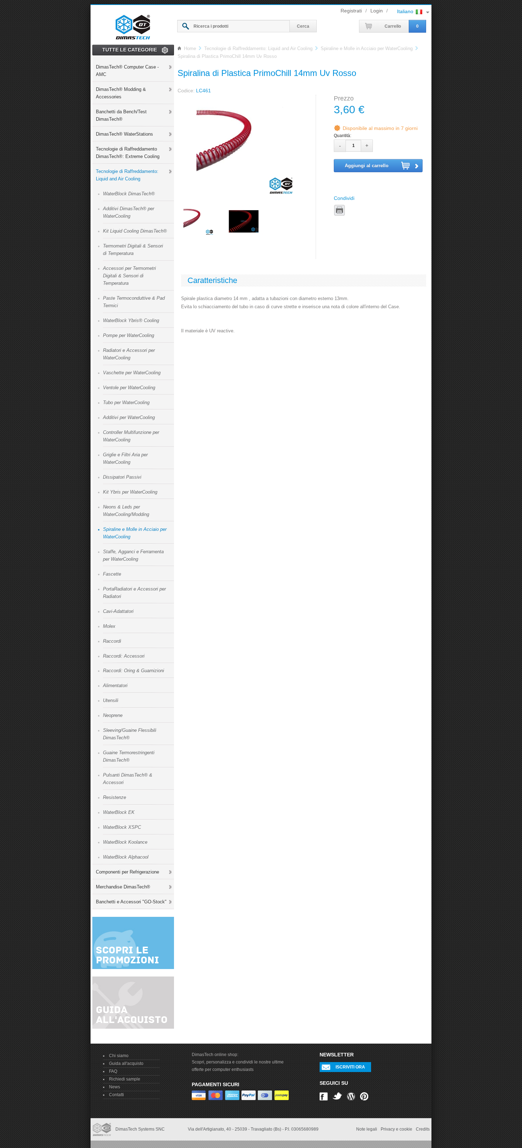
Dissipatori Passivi (122, 477)
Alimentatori (115, 685)
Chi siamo (119, 1055)
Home (190, 48)
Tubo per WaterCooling (126, 402)
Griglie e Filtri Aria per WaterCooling (125, 458)
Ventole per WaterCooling (129, 387)
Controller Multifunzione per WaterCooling (131, 436)
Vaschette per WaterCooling (132, 372)
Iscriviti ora (350, 1067)
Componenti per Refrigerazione (127, 872)
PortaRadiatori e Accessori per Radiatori (134, 592)
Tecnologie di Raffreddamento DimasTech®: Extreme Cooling (127, 152)
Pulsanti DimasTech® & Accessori (127, 778)
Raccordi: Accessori (124, 656)
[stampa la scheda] (339, 210)
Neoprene (113, 715)
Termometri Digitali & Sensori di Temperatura (133, 249)
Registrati (351, 10)
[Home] (132, 26)
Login (376, 10)
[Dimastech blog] (351, 1095)
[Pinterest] (364, 1095)
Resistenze (114, 797)
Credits (423, 1129)
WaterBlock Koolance (125, 842)
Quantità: (342, 135)
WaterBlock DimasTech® (129, 193)
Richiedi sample (124, 1079)
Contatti (116, 1094)
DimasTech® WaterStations (124, 134)
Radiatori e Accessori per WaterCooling (129, 354)
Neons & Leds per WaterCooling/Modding (126, 510)
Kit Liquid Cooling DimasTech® (135, 231)
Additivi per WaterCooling (129, 417)
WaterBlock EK (119, 812)
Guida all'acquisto (126, 1063)
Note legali (366, 1129)
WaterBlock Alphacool (125, 857)
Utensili (110, 700)
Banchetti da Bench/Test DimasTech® (121, 115)
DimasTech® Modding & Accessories (121, 93)
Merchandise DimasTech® (123, 886)
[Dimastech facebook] (324, 1095)
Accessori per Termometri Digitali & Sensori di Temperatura (129, 276)
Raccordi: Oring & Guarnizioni (133, 670)
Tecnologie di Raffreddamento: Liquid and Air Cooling (127, 175)
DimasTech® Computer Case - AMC (127, 70)
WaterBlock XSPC (122, 827)
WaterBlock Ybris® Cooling (131, 320)
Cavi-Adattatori (118, 611)
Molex (109, 626)
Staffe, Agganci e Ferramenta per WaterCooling (133, 555)
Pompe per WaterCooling (128, 335)
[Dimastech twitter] (337, 1095)
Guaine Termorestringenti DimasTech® (128, 756)
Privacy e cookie (396, 1129)
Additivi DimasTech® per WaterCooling (128, 212)
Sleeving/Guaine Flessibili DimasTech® (129, 734)
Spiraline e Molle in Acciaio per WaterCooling (135, 533)
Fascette (112, 574)
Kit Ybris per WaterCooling (130, 492)
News (114, 1086)
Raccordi (112, 641)
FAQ (113, 1071)
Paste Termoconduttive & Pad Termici (134, 301)
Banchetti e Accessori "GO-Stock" (131, 901)
